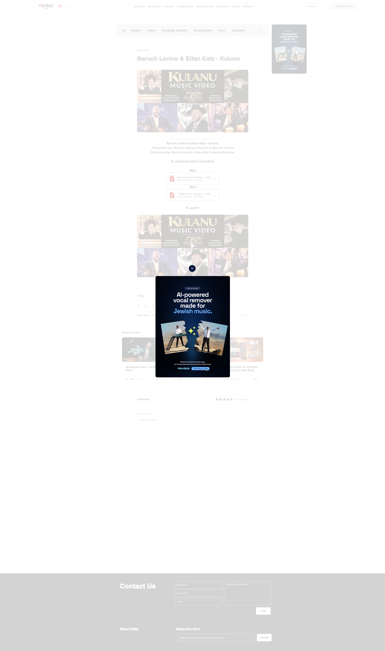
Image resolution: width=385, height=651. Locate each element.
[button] (192, 268)
